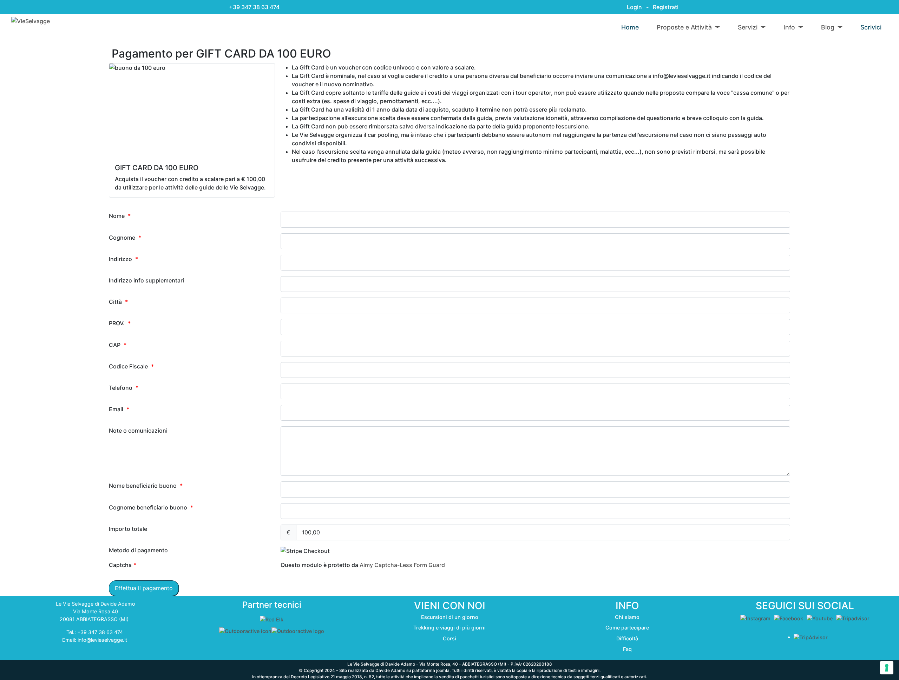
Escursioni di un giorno (449, 617)
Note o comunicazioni (138, 430)
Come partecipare (627, 628)
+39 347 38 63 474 (254, 7)
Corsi (449, 638)
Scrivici (870, 27)
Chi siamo (627, 617)
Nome (120, 215)
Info (789, 27)
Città (118, 301)
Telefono (123, 387)
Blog (827, 27)
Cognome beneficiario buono (151, 507)
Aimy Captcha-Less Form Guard (402, 564)
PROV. (120, 323)
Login (633, 7)
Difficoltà (627, 638)
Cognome (125, 237)
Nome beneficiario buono (146, 485)
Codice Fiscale (131, 366)
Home (630, 27)
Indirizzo (123, 258)
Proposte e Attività (684, 27)
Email (119, 409)
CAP (117, 344)
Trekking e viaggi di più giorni (449, 628)
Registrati (665, 7)
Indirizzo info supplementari (146, 280)
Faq (627, 649)
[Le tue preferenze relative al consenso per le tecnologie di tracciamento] (886, 667)
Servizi (747, 27)
